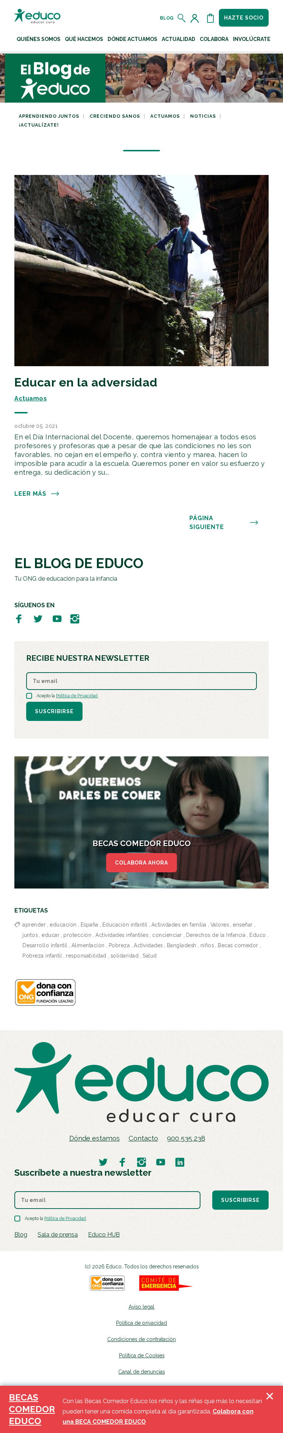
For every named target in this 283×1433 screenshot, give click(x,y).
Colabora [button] (214, 39)
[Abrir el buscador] (182, 18)
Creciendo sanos (115, 116)
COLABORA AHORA (141, 863)
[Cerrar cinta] (269, 1409)
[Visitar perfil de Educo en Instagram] (74, 618)
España (89, 925)
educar (50, 935)
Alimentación (88, 945)
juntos (30, 935)
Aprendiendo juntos (49, 116)
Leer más (30, 493)
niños (207, 945)
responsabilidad (86, 956)
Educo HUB (104, 1234)
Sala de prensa (58, 1234)
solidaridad (125, 956)
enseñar (243, 925)
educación (63, 925)
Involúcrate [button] (251, 39)
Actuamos (165, 116)
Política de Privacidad (77, 695)
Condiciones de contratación (141, 1339)
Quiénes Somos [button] (38, 39)
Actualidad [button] (178, 39)
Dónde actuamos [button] (132, 39)
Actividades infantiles (121, 935)
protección (77, 935)
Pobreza (119, 945)
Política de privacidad (141, 1323)
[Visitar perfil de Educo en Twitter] (38, 618)
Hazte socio (243, 18)
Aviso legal (141, 1307)
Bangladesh (181, 945)
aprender (34, 925)
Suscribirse (54, 711)
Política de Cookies (141, 1355)
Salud (150, 956)
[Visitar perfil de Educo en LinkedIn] (179, 1161)
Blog (167, 18)
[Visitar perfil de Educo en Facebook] (18, 618)
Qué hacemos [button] (84, 39)
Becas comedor (238, 945)
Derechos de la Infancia (216, 935)
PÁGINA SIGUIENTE (206, 522)
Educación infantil (124, 925)
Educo (257, 935)
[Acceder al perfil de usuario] (196, 18)
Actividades (148, 945)
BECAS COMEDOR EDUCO (32, 1409)
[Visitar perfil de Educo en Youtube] (57, 618)
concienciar (167, 935)
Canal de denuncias (141, 1372)
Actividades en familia (178, 925)
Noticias (203, 116)
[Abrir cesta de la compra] (210, 18)
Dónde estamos (94, 1138)
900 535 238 (186, 1138)
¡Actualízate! (39, 125)
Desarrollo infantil (44, 945)
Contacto (143, 1138)
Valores (219, 925)
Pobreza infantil (42, 956)
